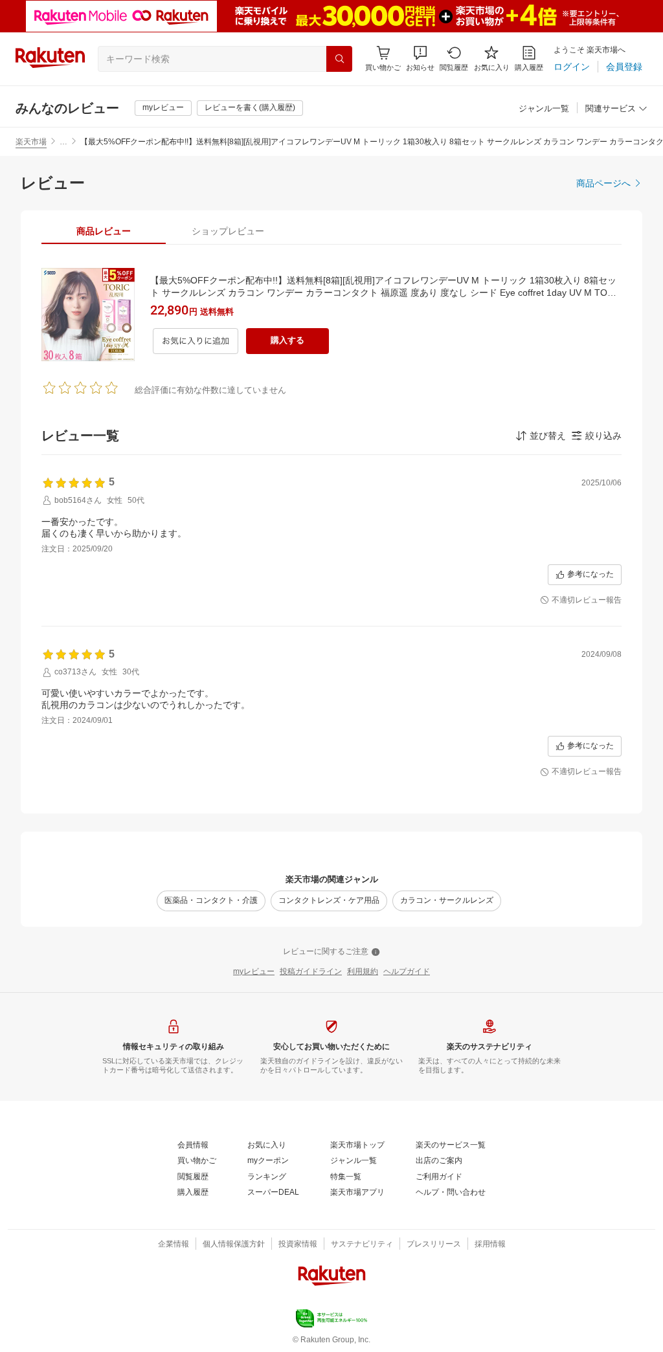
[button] (420, 58)
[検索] (339, 59)
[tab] (103, 231)
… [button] (63, 141)
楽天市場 (31, 141)
